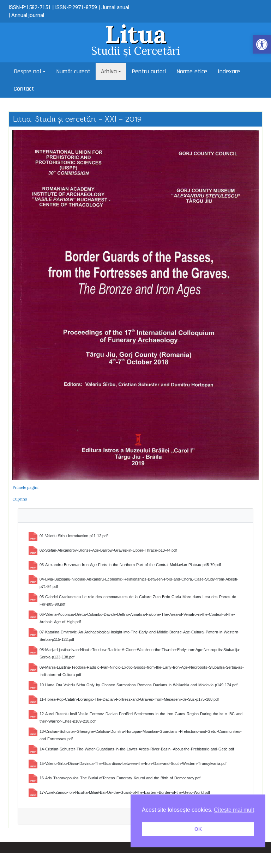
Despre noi (27, 71)
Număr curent (73, 71)
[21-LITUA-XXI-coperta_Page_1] (135, 304)
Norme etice (191, 71)
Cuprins (19, 499)
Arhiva (109, 71)
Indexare (229, 71)
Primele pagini (25, 487)
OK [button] (198, 829)
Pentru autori (149, 71)
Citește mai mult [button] (234, 810)
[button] (262, 44)
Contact (24, 89)
